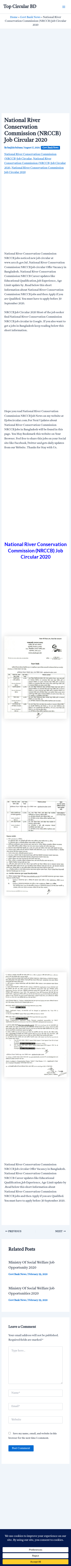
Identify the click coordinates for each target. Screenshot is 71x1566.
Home (14, 17)
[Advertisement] (35, 76)
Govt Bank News (30, 17)
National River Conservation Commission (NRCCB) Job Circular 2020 (35, 163)
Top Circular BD (19, 6)
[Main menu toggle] (64, 7)
